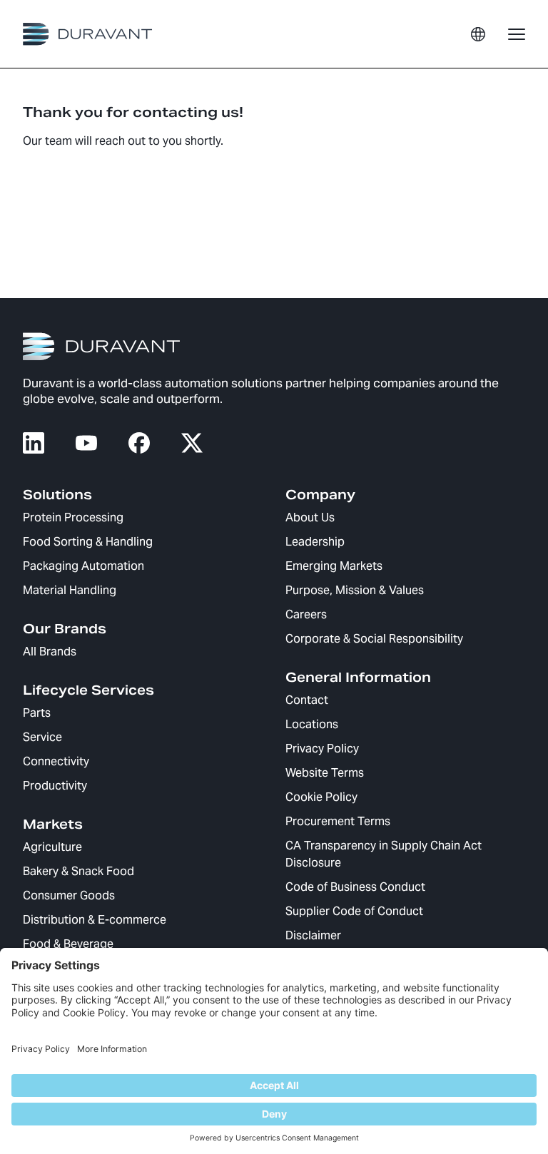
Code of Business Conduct (355, 886)
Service (42, 737)
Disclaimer (313, 935)
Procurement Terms (337, 821)
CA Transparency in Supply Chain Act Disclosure (383, 854)
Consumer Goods (69, 895)
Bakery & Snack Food (78, 871)
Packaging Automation (83, 565)
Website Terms (324, 772)
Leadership (315, 541)
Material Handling (69, 590)
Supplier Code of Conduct (354, 911)
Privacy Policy (322, 748)
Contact (306, 700)
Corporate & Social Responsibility (374, 638)
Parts (37, 712)
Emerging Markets (333, 565)
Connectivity (56, 761)
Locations (311, 724)
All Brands (49, 651)
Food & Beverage (68, 943)
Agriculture (52, 846)
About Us (310, 517)
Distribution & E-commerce (94, 919)
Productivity (55, 785)
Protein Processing (73, 517)
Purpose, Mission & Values (354, 590)
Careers (306, 614)
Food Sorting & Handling (88, 541)
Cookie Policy (321, 797)
